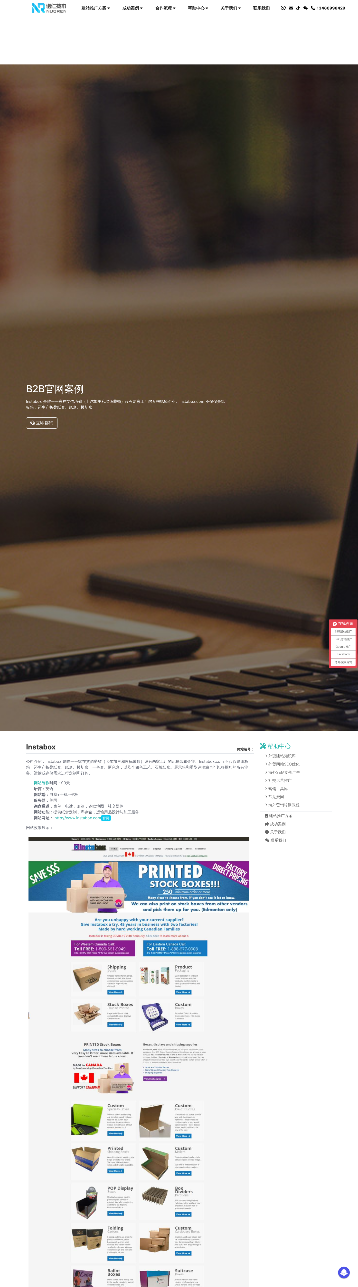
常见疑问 (276, 796)
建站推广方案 (94, 8)
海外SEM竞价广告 (284, 772)
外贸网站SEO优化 (284, 764)
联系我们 (261, 8)
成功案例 (131, 8)
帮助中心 (197, 8)
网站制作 (41, 782)
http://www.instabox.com (82, 817)
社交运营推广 (280, 780)
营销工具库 (278, 788)
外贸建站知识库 (282, 756)
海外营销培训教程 (284, 804)
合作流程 (164, 8)
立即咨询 (44, 422)
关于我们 (229, 8)
